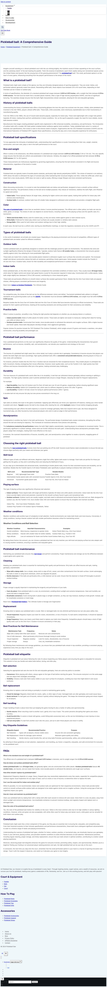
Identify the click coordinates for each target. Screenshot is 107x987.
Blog (6, 936)
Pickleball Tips (9, 903)
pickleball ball (67, 73)
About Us (8, 934)
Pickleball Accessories (11, 916)
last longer (38, 554)
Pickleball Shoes (9, 920)
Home (3, 47)
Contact (7, 943)
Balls (5, 884)
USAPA (37, 296)
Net (8, 10)
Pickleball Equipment (13, 47)
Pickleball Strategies (11, 901)
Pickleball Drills (9, 905)
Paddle (9, 8)
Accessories (10, 20)
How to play (10, 18)
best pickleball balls (20, 448)
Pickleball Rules (9, 899)
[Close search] (2, 979)
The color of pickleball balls (13, 209)
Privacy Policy (9, 938)
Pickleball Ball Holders (19, 602)
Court (8, 15)
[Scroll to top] (2, 954)
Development (10, 22)
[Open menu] (2, 33)
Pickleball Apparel (10, 918)
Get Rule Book (5, 30)
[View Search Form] (2, 27)
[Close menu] (1, 957)
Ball (8, 13)
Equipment (7, 962)
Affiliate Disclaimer (11, 940)
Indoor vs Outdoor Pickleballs (22, 285)
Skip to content (6, 2)
